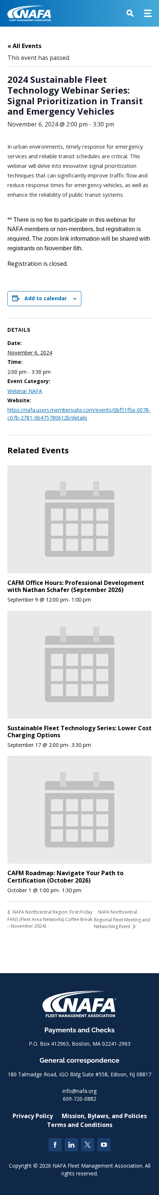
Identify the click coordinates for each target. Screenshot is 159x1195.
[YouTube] (104, 1144)
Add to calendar (45, 298)
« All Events (24, 46)
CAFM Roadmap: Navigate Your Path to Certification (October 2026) (65, 876)
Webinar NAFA (24, 391)
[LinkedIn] (71, 1144)
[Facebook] (55, 1144)
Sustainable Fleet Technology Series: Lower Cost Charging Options (79, 731)
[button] (130, 13)
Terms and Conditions (79, 1125)
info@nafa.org (79, 1090)
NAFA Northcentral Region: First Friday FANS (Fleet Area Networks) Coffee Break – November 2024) (49, 919)
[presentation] (79, 519)
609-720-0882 (79, 1098)
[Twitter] (87, 1144)
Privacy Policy (33, 1116)
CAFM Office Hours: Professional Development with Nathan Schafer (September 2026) (75, 586)
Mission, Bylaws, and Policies (104, 1116)
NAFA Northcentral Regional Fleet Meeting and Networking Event (122, 919)
